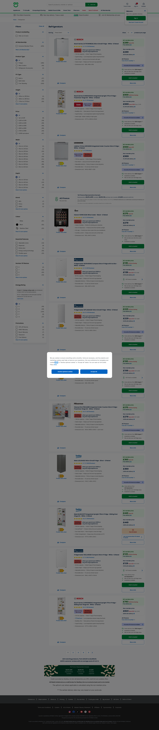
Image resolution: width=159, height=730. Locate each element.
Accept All (94, 371)
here (56, 362)
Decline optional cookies (65, 371)
